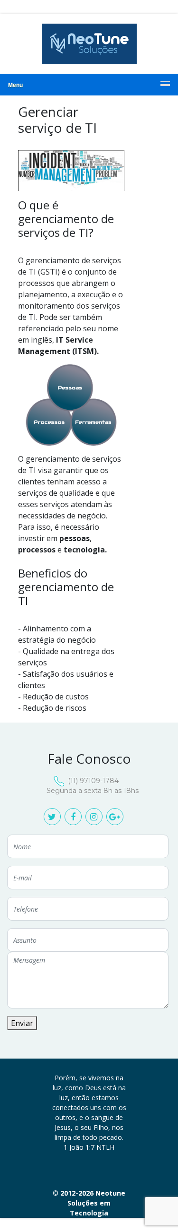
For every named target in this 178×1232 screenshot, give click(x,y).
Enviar (22, 1023)
